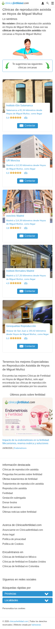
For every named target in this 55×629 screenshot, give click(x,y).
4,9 (8, 283)
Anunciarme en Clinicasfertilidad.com (22, 530)
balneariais (36, 625)
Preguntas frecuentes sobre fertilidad (22, 474)
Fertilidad (7, 493)
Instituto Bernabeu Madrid (20, 271)
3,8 (8, 228)
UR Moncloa (13, 160)
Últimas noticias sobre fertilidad (19, 512)
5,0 (8, 117)
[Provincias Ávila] (27, 593)
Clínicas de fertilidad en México (19, 557)
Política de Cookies (13, 544)
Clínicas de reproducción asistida (20, 469)
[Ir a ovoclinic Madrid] (25, 228)
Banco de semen (11, 507)
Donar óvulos (9, 502)
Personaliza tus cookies (13, 608)
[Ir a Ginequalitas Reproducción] (25, 338)
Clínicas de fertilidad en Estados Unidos (24, 561)
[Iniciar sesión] (43, 3)
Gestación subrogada (14, 497)
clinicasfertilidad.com (18, 621)
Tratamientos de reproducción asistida (23, 483)
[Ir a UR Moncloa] (25, 173)
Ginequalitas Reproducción (21, 326)
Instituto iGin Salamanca (19, 105)
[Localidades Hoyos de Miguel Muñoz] (27, 600)
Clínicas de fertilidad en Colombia (20, 566)
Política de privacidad (14, 539)
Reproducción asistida (14, 488)
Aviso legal (8, 534)
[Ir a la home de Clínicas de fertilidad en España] (15, 3)
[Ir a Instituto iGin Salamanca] (25, 118)
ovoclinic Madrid (15, 215)
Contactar (30, 125)
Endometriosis (20, 448)
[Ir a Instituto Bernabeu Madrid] (25, 283)
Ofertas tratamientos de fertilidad (19, 479)
